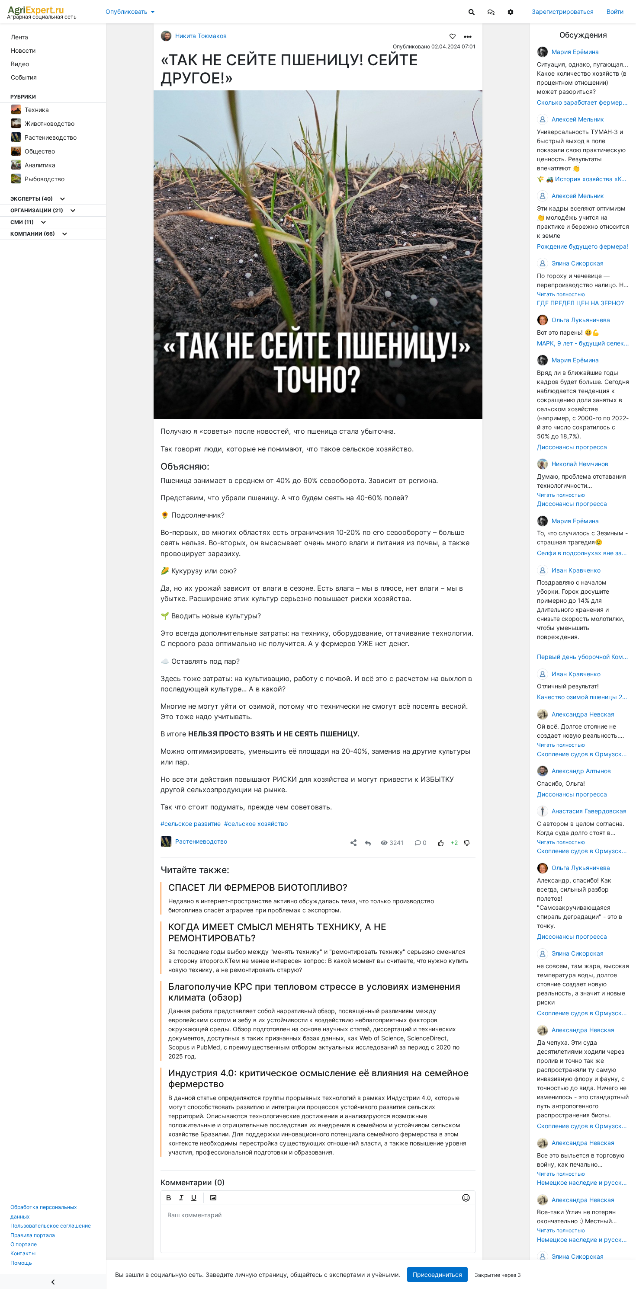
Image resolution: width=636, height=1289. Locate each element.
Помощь (21, 1263)
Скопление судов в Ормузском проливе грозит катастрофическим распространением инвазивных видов (583, 754)
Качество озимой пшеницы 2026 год (583, 697)
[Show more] (62, 199)
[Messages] (491, 11)
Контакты (22, 1253)
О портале (23, 1244)
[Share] (353, 842)
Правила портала (32, 1235)
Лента (19, 37)
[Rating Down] (466, 842)
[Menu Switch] (53, 1281)
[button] (491, 11)
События (24, 77)
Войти (615, 11)
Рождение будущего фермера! (582, 246)
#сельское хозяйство (256, 823)
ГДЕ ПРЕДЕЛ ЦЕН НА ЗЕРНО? (580, 303)
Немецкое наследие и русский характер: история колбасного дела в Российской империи (583, 1183)
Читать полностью (561, 294)
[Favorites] (452, 36)
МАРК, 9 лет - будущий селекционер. (583, 343)
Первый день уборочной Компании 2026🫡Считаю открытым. (583, 657)
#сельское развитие (191, 823)
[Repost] (367, 842)
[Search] (471, 11)
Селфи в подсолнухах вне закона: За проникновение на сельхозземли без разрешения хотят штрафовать (583, 553)
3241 (396, 842)
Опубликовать (127, 11)
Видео (20, 63)
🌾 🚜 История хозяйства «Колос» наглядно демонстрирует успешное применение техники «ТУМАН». (583, 178)
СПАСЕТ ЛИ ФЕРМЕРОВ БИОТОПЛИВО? (257, 887)
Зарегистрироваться (563, 11)
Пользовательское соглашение (50, 1225)
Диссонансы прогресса (572, 447)
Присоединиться (438, 1274)
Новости (23, 50)
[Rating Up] (441, 842)
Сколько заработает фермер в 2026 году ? (583, 102)
